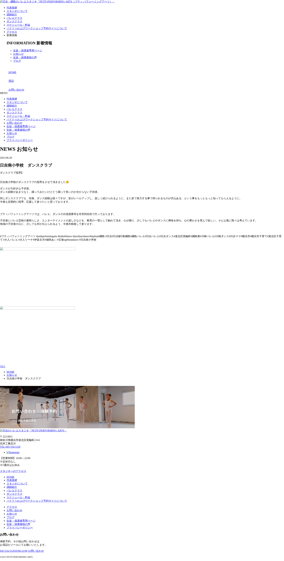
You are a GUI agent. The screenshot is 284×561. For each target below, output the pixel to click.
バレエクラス (14, 18)
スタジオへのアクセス (13, 471)
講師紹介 (12, 14)
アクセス (12, 31)
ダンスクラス (14, 21)
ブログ (17, 60)
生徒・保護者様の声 (25, 57)
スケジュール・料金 (18, 24)
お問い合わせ (14, 123)
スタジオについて (17, 11)
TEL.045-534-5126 (10, 446)
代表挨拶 (12, 7)
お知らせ (18, 54)
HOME (10, 477)
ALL (2, 366)
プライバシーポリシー (20, 140)
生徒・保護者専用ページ (27, 50)
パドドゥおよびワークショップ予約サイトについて (37, 28)
